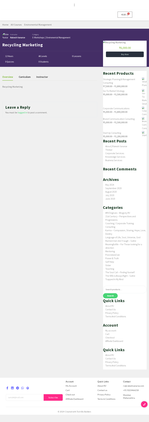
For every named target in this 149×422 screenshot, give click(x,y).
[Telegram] (17, 388)
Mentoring (110, 251)
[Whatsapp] (22, 388)
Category (35, 34)
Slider (108, 265)
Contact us (102, 390)
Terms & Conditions (106, 399)
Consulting (110, 226)
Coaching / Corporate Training (119, 223)
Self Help (109, 261)
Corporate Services (114, 153)
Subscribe (53, 397)
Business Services (113, 160)
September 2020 (113, 188)
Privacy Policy (111, 312)
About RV (109, 305)
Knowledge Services (115, 156)
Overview (7, 77)
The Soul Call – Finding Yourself (120, 272)
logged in (22, 112)
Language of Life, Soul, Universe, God (122, 237)
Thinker (108, 149)
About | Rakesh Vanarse (116, 146)
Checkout (110, 337)
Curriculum (25, 77)
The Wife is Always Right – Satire (120, 275)
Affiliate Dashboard (114, 341)
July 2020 (109, 195)
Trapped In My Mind (114, 279)
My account (110, 330)
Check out (70, 394)
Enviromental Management (58, 37)
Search (110, 295)
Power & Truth (112, 258)
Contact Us (110, 309)
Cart (107, 334)
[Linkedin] (12, 388)
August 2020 (111, 191)
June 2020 (110, 198)
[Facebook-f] (7, 388)
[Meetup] (27, 388)
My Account (71, 386)
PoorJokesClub (112, 254)
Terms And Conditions (115, 316)
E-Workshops (38, 37)
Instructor (13, 34)
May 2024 (109, 184)
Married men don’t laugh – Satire (120, 240)
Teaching (109, 268)
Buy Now (125, 54)
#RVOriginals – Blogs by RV (117, 212)
